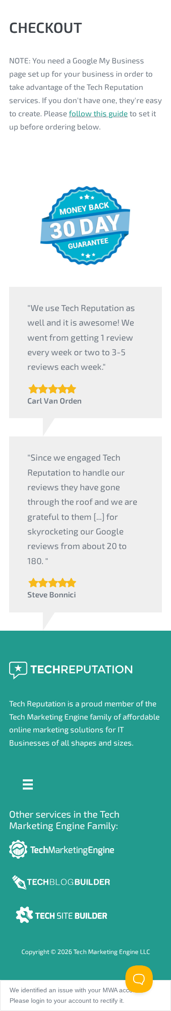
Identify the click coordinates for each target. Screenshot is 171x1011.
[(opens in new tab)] (61, 881)
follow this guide (98, 113)
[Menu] (28, 783)
